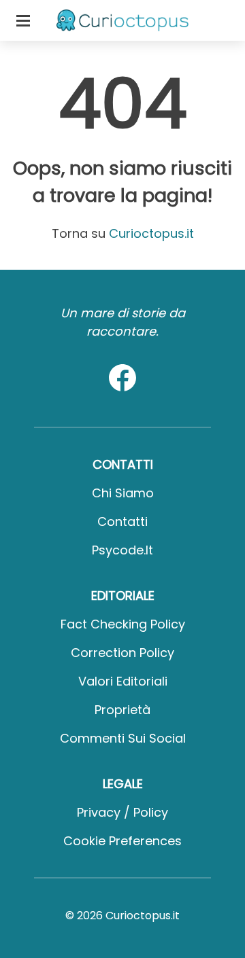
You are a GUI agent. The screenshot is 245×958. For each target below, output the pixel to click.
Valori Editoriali (122, 681)
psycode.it (122, 550)
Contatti (122, 521)
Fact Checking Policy (123, 624)
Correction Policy (122, 652)
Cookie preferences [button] (122, 840)
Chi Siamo (123, 492)
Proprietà (122, 709)
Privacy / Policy (122, 812)
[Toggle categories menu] (23, 20)
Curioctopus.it (151, 233)
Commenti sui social (123, 738)
